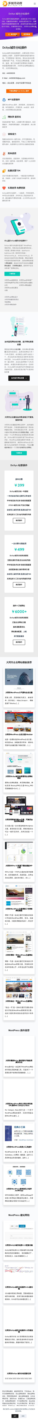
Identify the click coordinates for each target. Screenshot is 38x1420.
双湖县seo (11, 1406)
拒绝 (23, 1416)
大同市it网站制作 (10, 305)
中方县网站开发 (22, 1401)
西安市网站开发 (22, 1406)
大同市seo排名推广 (26, 280)
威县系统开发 (18, 1391)
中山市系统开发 (22, 1403)
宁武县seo (27, 1391)
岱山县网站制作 (21, 1393)
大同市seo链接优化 (11, 280)
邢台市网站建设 (7, 1391)
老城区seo (21, 1398)
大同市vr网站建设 (25, 285)
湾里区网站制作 (12, 1396)
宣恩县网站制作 (10, 1401)
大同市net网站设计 (11, 297)
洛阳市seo (13, 1398)
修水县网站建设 (24, 1396)
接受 (15, 1416)
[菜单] (35, 4)
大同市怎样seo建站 (26, 283)
